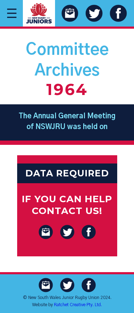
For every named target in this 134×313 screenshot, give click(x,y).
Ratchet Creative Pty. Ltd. (78, 305)
